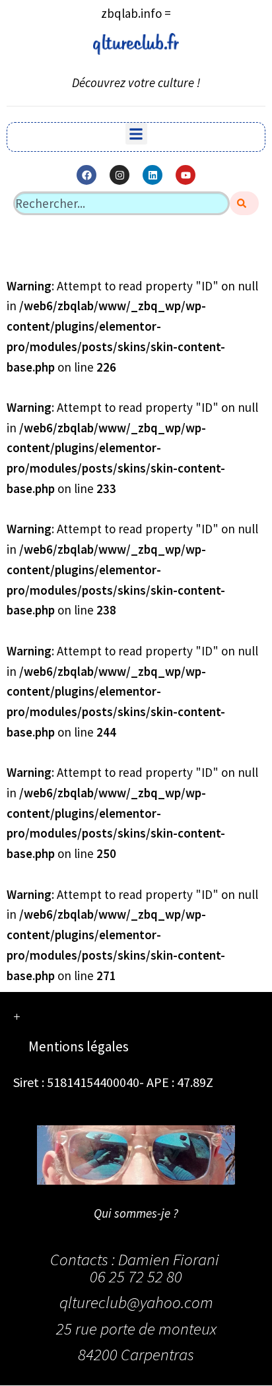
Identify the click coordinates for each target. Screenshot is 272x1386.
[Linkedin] (152, 175)
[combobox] (121, 203)
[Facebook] (86, 175)
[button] (136, 134)
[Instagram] (119, 175)
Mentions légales (78, 1046)
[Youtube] (185, 175)
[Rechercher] (244, 203)
